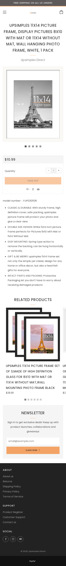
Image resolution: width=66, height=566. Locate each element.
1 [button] (25, 400)
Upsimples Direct (33, 60)
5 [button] (38, 400)
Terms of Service (13, 496)
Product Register (13, 512)
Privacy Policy (11, 491)
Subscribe (32, 450)
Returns (7, 481)
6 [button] (41, 400)
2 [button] (28, 400)
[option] (33, 104)
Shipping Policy (12, 486)
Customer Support (14, 517)
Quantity (10, 171)
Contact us (9, 522)
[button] (26, 146)
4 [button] (34, 400)
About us (8, 476)
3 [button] (31, 400)
